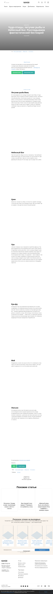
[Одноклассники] (25, 586)
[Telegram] (27, 586)
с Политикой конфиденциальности (7, 592)
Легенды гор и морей (27, 89)
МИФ (14, 466)
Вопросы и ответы (22, 563)
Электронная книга (28, 72)
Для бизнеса (31, 6)
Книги (6, 6)
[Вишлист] (45, 2)
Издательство (40, 6)
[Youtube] (21, 586)
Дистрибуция (21, 575)
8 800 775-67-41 (6, 563)
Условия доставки (21, 566)
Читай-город (21, 466)
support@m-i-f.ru (5, 570)
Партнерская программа (23, 574)
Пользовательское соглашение (41, 565)
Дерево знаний (21, 564)
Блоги (47, 6)
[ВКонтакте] (23, 586)
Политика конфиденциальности (41, 567)
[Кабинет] (42, 2)
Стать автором (21, 572)
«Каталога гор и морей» (24, 460)
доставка (7, 2)
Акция (24, 6)
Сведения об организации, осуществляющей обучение (40, 563)
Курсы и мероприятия (15, 6)
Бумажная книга (17, 72)
